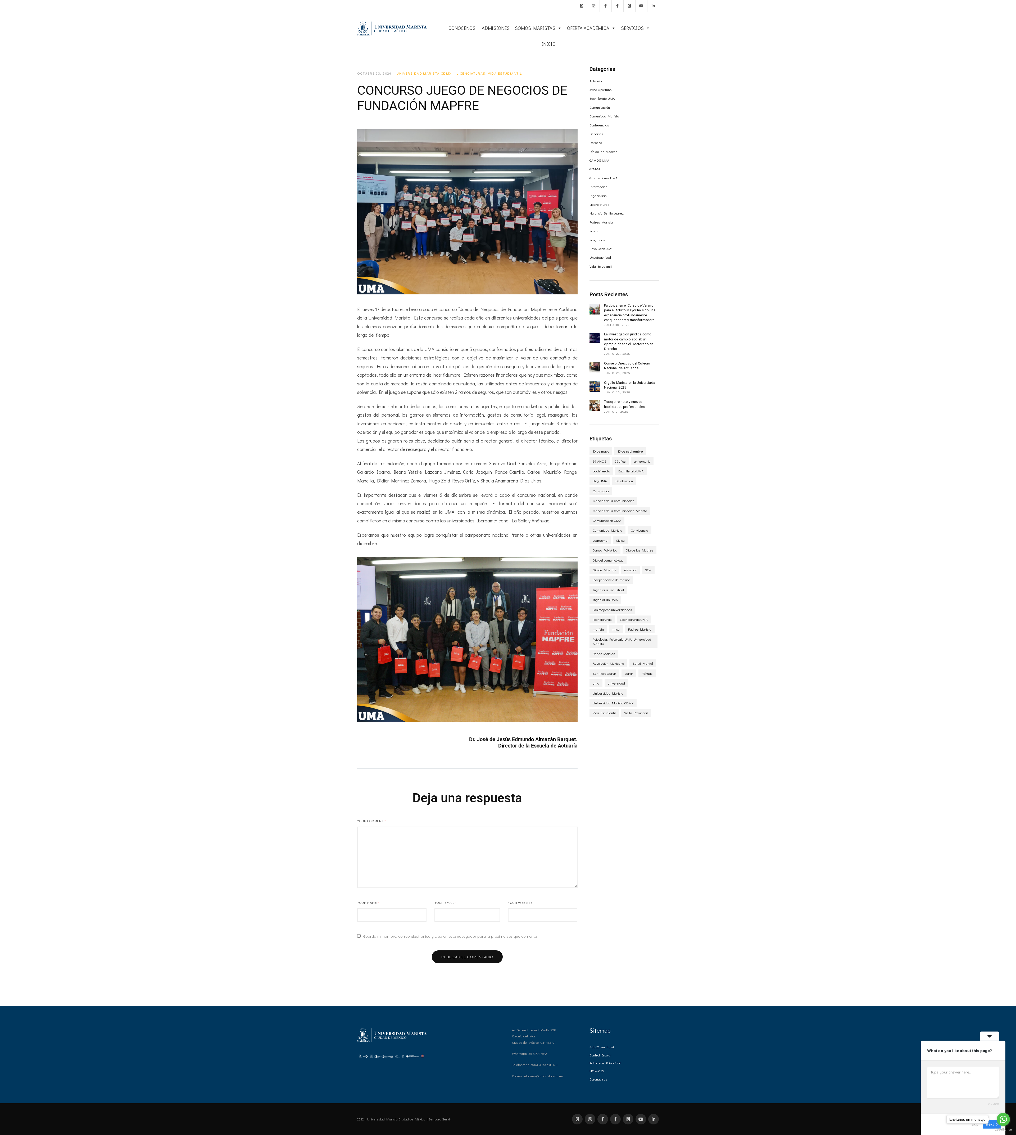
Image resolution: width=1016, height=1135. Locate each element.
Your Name (368, 903)
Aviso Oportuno (600, 89)
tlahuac (647, 673)
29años (620, 461)
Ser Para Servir (604, 673)
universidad (616, 683)
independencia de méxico (611, 579)
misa (616, 629)
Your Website (520, 903)
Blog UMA (600, 480)
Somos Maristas (535, 28)
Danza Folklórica (605, 550)
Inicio (549, 44)
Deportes (596, 133)
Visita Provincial (636, 712)
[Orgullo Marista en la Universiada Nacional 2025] (594, 386)
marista (598, 629)
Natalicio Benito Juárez (606, 213)
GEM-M (594, 169)
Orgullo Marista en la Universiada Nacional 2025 (629, 385)
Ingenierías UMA (605, 599)
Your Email (445, 903)
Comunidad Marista (604, 116)
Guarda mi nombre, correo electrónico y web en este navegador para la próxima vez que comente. (450, 936)
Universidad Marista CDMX (424, 73)
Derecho (595, 142)
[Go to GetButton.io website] (1003, 1129)
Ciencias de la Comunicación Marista (620, 510)
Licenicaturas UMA (634, 619)
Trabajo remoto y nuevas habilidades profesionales (624, 404)
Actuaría (595, 81)
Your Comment (371, 821)
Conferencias (599, 125)
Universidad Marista (608, 693)
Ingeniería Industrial (608, 589)
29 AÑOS (599, 461)
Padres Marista (601, 222)
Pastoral (595, 231)
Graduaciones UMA (603, 178)
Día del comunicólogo (608, 560)
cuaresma (600, 540)
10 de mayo (601, 451)
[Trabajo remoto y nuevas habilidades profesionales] (594, 405)
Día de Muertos (604, 570)
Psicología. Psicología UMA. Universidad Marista (622, 641)
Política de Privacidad (605, 1063)
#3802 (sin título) (601, 1047)
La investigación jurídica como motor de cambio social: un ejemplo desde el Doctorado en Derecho (629, 341)
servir (629, 673)
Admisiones (496, 28)
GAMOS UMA (599, 160)
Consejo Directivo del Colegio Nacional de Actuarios (627, 365)
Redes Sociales (604, 653)
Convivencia (639, 530)
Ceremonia (601, 491)
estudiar (630, 570)
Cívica (620, 540)
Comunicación (599, 107)
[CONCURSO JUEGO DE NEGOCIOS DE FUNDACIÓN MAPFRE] (467, 211)
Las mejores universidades (612, 609)
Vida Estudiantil (505, 73)
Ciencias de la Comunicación (613, 500)
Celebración (624, 480)
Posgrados (597, 240)
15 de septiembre (630, 451)
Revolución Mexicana (608, 663)
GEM (648, 570)
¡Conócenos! (462, 28)
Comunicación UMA (607, 520)
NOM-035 (596, 1071)
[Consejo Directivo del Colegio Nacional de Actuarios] (594, 367)
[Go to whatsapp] (1003, 1119)
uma (596, 683)
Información (598, 186)
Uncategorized (600, 257)
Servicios (632, 28)
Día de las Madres (603, 151)
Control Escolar (600, 1055)
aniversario (642, 461)
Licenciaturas (471, 73)
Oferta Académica (588, 28)
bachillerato (601, 471)
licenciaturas (602, 619)
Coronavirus (598, 1079)
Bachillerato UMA (602, 98)
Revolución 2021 (600, 248)
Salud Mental (643, 663)
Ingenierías (597, 195)
